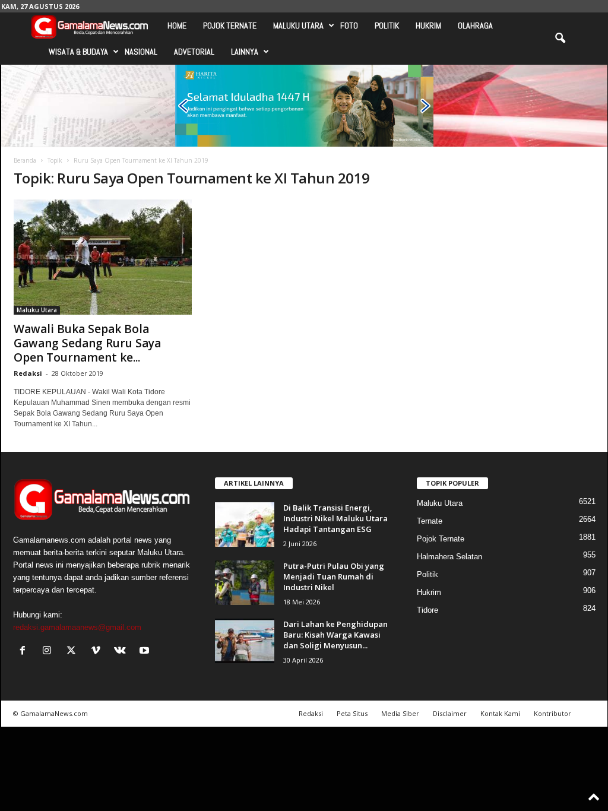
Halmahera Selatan (449, 556)
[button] (560, 39)
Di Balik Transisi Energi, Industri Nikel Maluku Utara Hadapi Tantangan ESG (335, 518)
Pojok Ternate (229, 25)
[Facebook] (25, 651)
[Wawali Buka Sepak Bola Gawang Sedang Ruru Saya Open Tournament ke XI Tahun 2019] (103, 257)
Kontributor (552, 713)
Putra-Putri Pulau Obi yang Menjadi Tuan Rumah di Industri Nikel (333, 576)
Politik (387, 25)
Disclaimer (450, 713)
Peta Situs (352, 713)
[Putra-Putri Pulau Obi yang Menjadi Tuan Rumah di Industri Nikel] (244, 582)
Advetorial (194, 51)
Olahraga (475, 25)
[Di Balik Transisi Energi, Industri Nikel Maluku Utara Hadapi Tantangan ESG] (244, 524)
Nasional (141, 51)
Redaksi (28, 373)
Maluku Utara (298, 25)
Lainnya (244, 51)
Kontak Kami (500, 713)
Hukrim (428, 25)
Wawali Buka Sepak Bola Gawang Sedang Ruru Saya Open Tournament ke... (87, 343)
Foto (349, 25)
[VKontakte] (122, 651)
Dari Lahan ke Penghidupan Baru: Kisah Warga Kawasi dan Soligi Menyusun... (335, 635)
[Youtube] (146, 651)
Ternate (429, 521)
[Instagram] (49, 651)
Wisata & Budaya (78, 51)
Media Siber (400, 713)
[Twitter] (74, 651)
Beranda (25, 160)
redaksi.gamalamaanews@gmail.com (77, 627)
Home (176, 25)
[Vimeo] (98, 651)
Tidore (427, 610)
